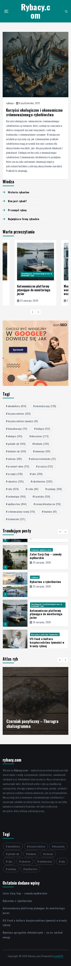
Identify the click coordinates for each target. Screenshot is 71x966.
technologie (17, 496)
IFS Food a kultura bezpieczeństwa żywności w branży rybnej (47, 614)
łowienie (50, 511)
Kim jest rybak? (17, 201)
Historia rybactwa (18, 192)
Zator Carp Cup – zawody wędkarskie (25, 893)
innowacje (42, 451)
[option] (35, 272)
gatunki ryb (16, 444)
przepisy (45, 466)
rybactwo (16, 481)
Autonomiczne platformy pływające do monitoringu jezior (33, 290)
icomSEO (58, 956)
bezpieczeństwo (19, 413)
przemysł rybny (18, 466)
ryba (36, 474)
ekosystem (39, 436)
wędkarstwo (17, 504)
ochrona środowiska (43, 459)
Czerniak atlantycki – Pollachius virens (33, 723)
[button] (33, 312)
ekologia (15, 436)
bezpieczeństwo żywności (23, 421)
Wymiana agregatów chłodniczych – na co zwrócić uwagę (43, 643)
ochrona (15, 459)
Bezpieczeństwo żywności (45, 606)
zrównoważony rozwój (21, 511)
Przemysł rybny (17, 210)
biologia (43, 429)
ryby (13, 489)
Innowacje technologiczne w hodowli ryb (36, 274)
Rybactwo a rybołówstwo (45, 554)
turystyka (42, 496)
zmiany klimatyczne (48, 504)
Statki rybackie (39, 635)
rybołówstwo (42, 481)
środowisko (16, 519)
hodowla (41, 444)
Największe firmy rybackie (23, 219)
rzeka (32, 489)
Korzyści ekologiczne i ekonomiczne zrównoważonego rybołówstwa (34, 112)
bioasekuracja (17, 429)
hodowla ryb (17, 451)
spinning (54, 489)
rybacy (10, 103)
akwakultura (17, 406)
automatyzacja (45, 406)
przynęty (15, 474)
